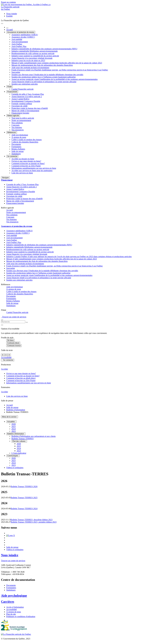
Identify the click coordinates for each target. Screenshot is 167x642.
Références (11, 132)
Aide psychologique (19, 135)
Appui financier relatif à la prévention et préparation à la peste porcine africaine (43, 82)
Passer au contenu (8, 2)
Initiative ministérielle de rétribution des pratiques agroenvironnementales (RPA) (44, 49)
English (9, 16)
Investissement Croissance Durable (25, 101)
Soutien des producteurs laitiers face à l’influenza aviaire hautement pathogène (43, 77)
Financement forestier (20, 113)
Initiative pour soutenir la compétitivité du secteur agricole (35, 56)
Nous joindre (11, 14)
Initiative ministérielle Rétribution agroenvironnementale (34, 51)
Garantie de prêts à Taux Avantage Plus (27, 94)
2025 (13, 426)
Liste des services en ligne (22, 173)
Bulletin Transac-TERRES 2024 (24, 508)
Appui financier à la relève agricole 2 (26, 96)
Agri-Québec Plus (18, 46)
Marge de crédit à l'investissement (25, 111)
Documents (16, 144)
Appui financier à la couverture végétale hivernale (31, 58)
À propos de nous (18, 137)
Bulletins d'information (15, 410)
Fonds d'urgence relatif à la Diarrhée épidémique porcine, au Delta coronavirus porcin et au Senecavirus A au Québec (59, 70)
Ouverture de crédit (19, 106)
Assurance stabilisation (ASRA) (24, 35)
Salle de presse (17, 151)
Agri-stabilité (16, 39)
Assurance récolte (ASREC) (23, 37)
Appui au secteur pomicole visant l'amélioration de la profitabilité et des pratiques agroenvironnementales (54, 79)
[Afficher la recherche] (2, 319)
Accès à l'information (15, 607)
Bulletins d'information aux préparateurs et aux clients (33, 436)
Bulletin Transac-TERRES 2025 (24, 497)
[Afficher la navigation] (2, 23)
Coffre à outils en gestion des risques (26, 139)
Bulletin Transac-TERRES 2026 (24, 486)
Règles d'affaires (18, 149)
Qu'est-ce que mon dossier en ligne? (26, 161)
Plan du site (11, 614)
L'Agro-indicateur (18, 453)
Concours (15, 125)
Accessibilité (6, 357)
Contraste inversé (14, 346)
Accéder (4, 369)
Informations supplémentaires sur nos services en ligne (33, 168)
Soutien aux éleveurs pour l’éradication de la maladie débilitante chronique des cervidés (47, 74)
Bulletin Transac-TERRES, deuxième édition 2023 (31, 520)
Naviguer (5, 178)
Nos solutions (17, 123)
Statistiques (16, 154)
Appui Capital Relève (20, 99)
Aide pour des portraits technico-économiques (30, 67)
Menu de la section (9, 417)
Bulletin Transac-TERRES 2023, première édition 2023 (33, 522)
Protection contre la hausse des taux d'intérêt (29, 108)
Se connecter (12, 156)
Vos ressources (17, 130)
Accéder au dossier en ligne (22, 159)
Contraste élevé (13, 343)
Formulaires (16, 147)
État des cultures (19, 441)
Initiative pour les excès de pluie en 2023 (28, 60)
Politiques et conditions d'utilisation (20, 616)
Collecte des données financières (24, 142)
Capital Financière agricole (22, 89)
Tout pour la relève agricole (22, 118)
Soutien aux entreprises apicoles (24, 84)
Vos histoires (16, 127)
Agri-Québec (16, 44)
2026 (13, 424)
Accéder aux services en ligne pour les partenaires (31, 170)
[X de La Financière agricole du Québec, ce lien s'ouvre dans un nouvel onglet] (10, 535)
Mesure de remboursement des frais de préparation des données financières (42, 65)
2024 (13, 429)
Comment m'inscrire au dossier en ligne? (28, 163)
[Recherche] (27, 322)
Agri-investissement (19, 42)
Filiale (9, 87)
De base (10, 340)
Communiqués (13, 456)
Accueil (9, 29)
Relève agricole (13, 116)
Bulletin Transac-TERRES (22, 438)
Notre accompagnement (21, 120)
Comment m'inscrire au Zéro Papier (26, 166)
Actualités (11, 422)
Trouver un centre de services (13, 317)
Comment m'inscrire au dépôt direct (20, 378)
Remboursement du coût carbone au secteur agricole (32, 53)
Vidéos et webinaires (14, 467)
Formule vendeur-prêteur (21, 103)
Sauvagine (15, 72)
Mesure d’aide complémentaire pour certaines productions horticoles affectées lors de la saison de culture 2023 (56, 63)
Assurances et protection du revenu (20, 32)
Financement (12, 92)
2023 (13, 431)
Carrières (7, 601)
